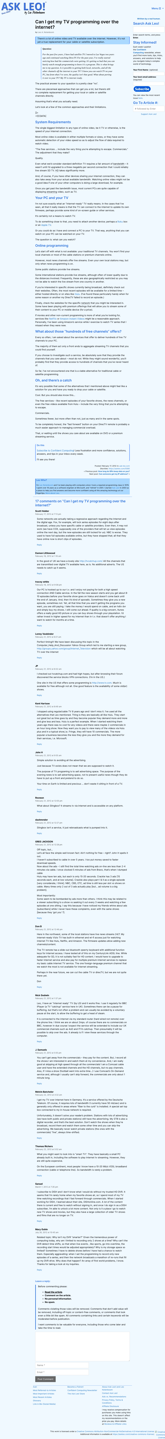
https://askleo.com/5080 (119, 468)
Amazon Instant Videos (72, 318)
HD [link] (57, 170)
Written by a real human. (148, 19)
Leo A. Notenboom (46, 32)
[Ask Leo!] (25, 8)
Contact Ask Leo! (110, 1393)
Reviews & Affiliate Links (115, 1424)
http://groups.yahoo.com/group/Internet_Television (64, 648)
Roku (120, 221)
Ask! (35, 1387)
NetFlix (53, 318)
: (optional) (145, 70)
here (140, 98)
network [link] (85, 303)
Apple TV (46, 225)
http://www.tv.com (102, 682)
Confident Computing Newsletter (82, 1390)
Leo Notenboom (46, 485)
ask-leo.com (124, 466)
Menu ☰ (156, 8)
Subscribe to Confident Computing (55, 450)
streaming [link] (52, 191)
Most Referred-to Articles (44, 1390)
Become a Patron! (75, 1387)
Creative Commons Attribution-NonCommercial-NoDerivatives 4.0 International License (115, 1431)
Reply (39, 545)
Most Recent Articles (42, 1397)
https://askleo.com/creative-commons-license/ (133, 1434)
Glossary (37, 1400)
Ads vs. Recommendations (114, 1397)
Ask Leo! (115, 488)
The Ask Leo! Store (76, 1394)
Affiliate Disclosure (110, 1406)
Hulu (77, 294)
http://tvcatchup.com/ (91, 561)
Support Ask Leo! (149, 114)
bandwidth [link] (118, 163)
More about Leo (52, 493)
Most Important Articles (43, 1394)
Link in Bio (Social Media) (44, 1404)
